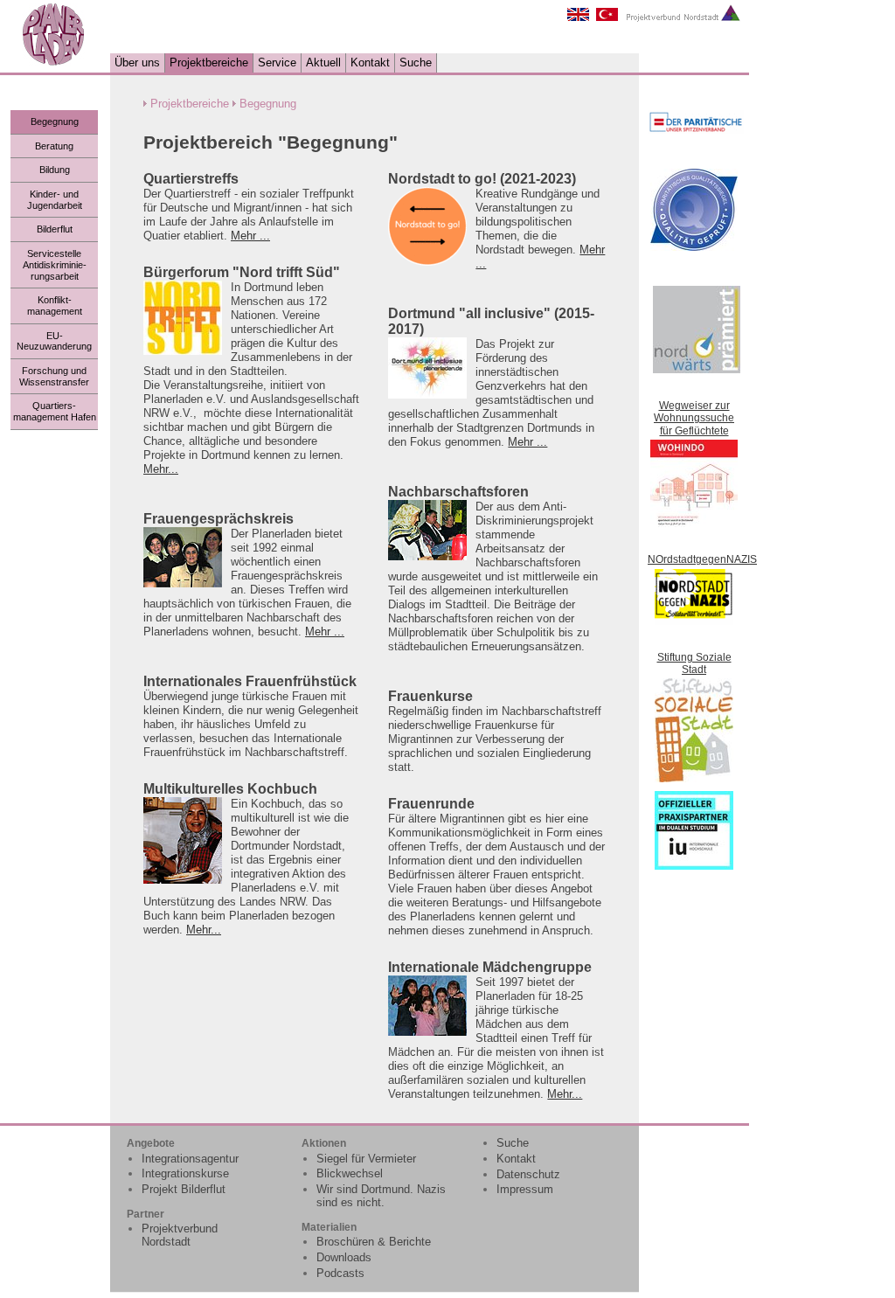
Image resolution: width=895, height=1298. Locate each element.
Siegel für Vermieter (366, 1158)
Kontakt (370, 62)
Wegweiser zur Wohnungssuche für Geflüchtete (694, 418)
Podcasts (340, 1273)
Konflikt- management (54, 305)
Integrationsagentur (190, 1158)
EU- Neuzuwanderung (54, 341)
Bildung (54, 169)
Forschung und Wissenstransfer (54, 376)
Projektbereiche (209, 62)
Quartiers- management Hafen (54, 411)
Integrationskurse (185, 1173)
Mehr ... (250, 235)
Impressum (524, 1189)
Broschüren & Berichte (373, 1241)
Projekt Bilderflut (183, 1189)
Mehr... (160, 468)
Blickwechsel (349, 1173)
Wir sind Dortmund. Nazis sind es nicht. (381, 1196)
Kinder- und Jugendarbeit (54, 200)
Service (277, 62)
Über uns (137, 62)
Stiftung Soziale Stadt (694, 663)
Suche (415, 62)
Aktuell (323, 62)
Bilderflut (55, 229)
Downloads (343, 1257)
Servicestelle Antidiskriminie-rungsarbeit (55, 264)
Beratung (54, 146)
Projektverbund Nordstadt (180, 1235)
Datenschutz (528, 1174)
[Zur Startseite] (54, 63)
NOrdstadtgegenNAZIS (702, 559)
